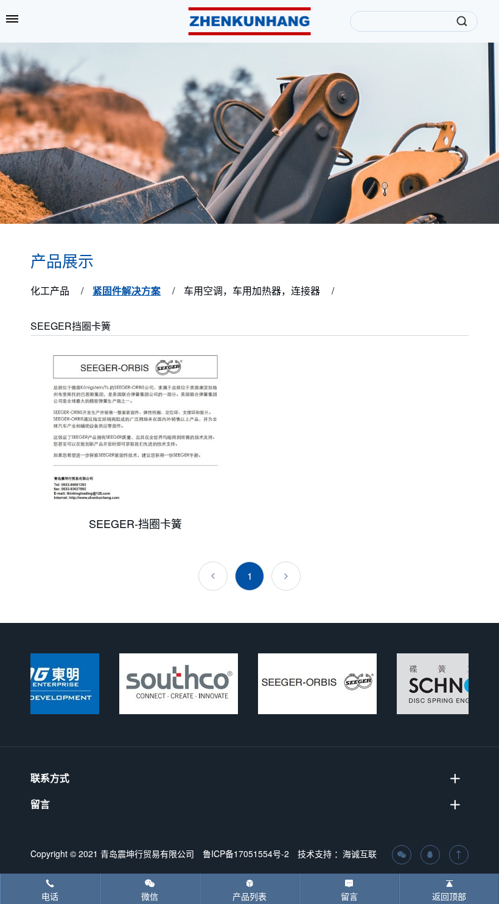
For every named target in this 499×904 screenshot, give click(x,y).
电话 (49, 896)
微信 (149, 896)
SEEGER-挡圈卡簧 (135, 523)
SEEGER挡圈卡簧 (70, 326)
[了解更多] (135, 427)
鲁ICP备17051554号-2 (246, 853)
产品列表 (249, 896)
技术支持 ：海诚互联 (337, 853)
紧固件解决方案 (126, 290)
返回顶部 (449, 896)
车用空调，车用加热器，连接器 (252, 290)
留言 (349, 896)
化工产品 (49, 290)
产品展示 (62, 262)
